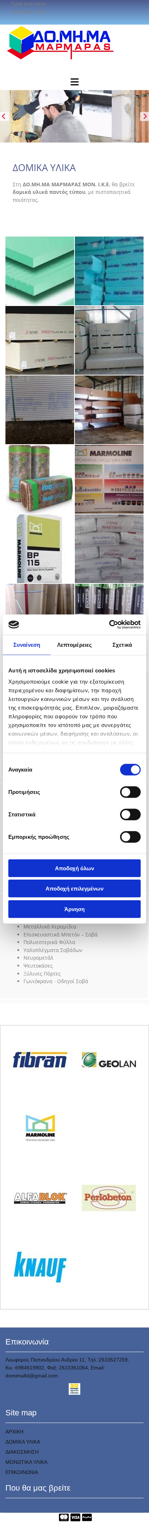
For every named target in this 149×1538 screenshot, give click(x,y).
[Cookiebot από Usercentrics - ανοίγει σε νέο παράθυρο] (109, 624)
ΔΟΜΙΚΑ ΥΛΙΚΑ (22, 1442)
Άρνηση (74, 909)
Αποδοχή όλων (74, 868)
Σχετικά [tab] (122, 644)
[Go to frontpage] (74, 43)
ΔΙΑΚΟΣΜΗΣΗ (22, 1452)
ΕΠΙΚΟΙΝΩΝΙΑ (21, 1472)
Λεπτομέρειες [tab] (74, 644)
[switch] (130, 792)
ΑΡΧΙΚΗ (14, 1432)
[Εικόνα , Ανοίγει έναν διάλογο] (74, 116)
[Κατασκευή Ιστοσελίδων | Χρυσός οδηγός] (74, 1389)
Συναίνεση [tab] (26, 644)
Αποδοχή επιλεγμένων (74, 888)
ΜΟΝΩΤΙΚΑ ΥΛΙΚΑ (26, 1462)
